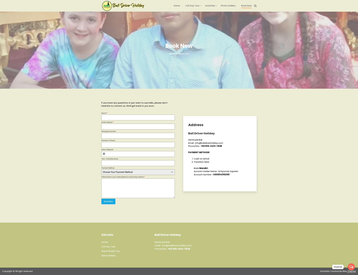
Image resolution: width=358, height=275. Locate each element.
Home (177, 5)
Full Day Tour (193, 5)
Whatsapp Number (108, 131)
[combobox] (138, 172)
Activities (210, 5)
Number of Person (108, 140)
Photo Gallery (228, 5)
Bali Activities (108, 255)
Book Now (246, 5)
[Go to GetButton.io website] (351, 272)
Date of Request (107, 150)
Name (104, 113)
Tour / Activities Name (109, 159)
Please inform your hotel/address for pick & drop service (123, 177)
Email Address (107, 122)
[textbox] (135, 172)
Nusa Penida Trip (110, 251)
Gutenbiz (325, 271)
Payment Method (107, 168)
